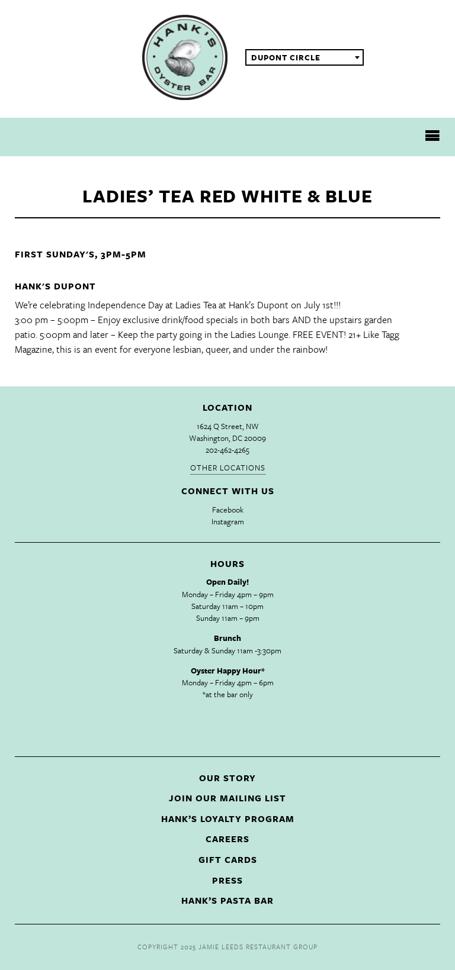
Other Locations (227, 467)
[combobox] (304, 57)
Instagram (228, 521)
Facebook (227, 509)
